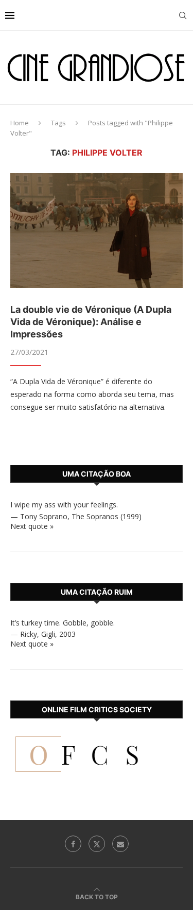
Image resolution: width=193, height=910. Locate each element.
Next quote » (32, 526)
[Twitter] (97, 844)
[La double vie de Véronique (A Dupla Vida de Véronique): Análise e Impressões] (96, 230)
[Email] (120, 844)
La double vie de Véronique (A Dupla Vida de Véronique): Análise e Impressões (90, 322)
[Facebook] (73, 844)
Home (19, 122)
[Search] (183, 15)
